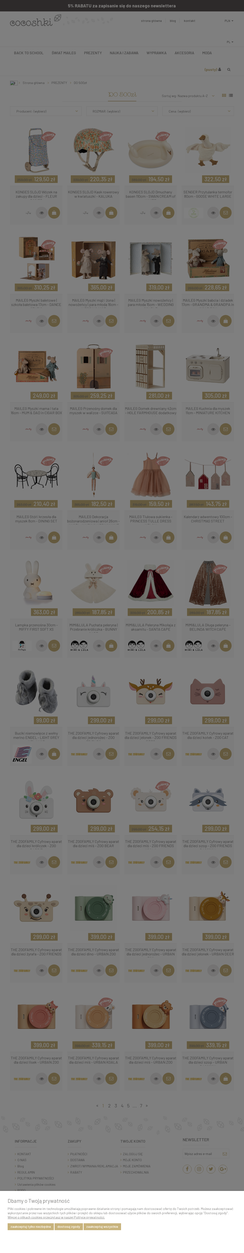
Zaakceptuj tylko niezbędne (30, 1226)
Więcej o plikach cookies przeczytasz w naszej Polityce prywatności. (56, 1217)
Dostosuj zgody (68, 1226)
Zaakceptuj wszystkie (102, 1226)
